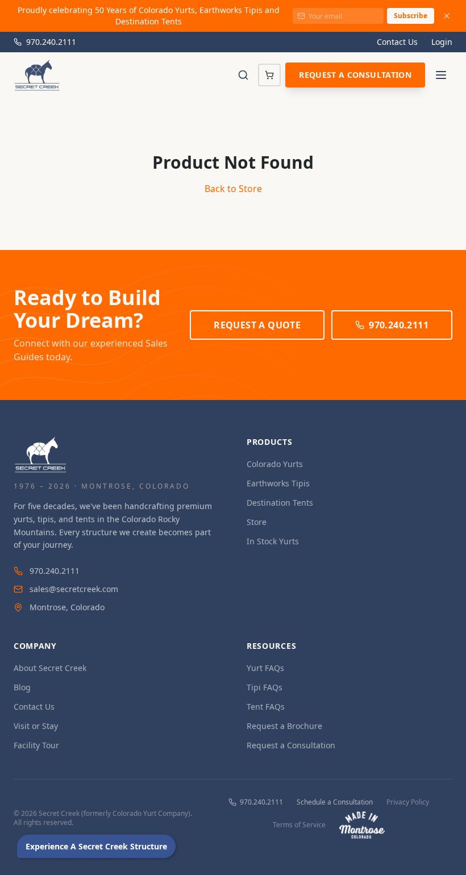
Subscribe (410, 15)
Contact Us (397, 41)
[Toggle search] (243, 75)
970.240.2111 (51, 41)
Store (257, 521)
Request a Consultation (355, 74)
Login (441, 41)
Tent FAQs (266, 706)
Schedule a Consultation (335, 802)
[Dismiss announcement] (446, 16)
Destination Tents (280, 502)
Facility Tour (36, 745)
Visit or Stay (36, 725)
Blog (22, 687)
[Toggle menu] (441, 75)
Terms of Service (299, 825)
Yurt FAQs (265, 668)
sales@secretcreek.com (74, 589)
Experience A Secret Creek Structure (96, 846)
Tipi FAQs (264, 687)
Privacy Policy (407, 802)
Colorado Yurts (275, 464)
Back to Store (233, 188)
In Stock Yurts (273, 541)
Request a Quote (257, 325)
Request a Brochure (284, 725)
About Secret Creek (50, 668)
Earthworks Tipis (278, 483)
